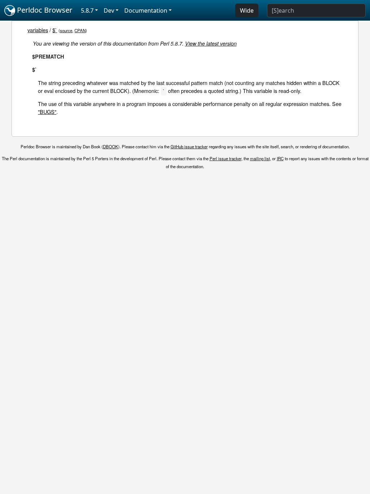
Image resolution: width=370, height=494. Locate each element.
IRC (280, 158)
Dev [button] (109, 10)
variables (37, 30)
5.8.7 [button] (87, 10)
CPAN (80, 30)
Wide (247, 10)
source (66, 30)
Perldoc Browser (43, 10)
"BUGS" (47, 111)
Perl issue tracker (225, 158)
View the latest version (211, 43)
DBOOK (110, 146)
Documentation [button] (145, 10)
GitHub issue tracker (189, 146)
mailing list (260, 158)
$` (54, 30)
